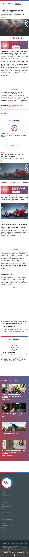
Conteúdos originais (7, 495)
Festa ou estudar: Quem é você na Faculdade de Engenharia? (12, 432)
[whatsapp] (14, 38)
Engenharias (3, 152)
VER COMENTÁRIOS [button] (14, 120)
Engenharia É (6, 113)
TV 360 (3, 491)
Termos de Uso (6, 531)
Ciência (4, 508)
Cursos (4, 493)
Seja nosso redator (7, 519)
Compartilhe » (4, 38)
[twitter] (11, 38)
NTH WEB (24, 547)
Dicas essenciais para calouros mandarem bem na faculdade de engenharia (11, 396)
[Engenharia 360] (14, 3)
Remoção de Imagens (7, 525)
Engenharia (5, 500)
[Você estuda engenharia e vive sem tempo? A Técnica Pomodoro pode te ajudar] (14, 407)
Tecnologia (5, 502)
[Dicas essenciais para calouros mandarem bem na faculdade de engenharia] (14, 388)
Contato (4, 527)
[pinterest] (21, 38)
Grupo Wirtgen (16, 277)
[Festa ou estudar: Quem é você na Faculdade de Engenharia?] (14, 426)
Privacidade (5, 534)
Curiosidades (3, 7)
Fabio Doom (5, 133)
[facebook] (9, 38)
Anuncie (4, 529)
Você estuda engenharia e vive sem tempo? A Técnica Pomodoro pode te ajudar (13, 415)
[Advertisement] (14, 84)
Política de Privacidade (15, 551)
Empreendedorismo (7, 506)
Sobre (3, 523)
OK (14, 554)
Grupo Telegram (6, 517)
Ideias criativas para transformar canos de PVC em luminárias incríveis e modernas (13, 452)
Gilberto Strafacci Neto (8, 352)
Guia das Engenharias (7, 512)
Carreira (4, 504)
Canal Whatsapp (6, 515)
